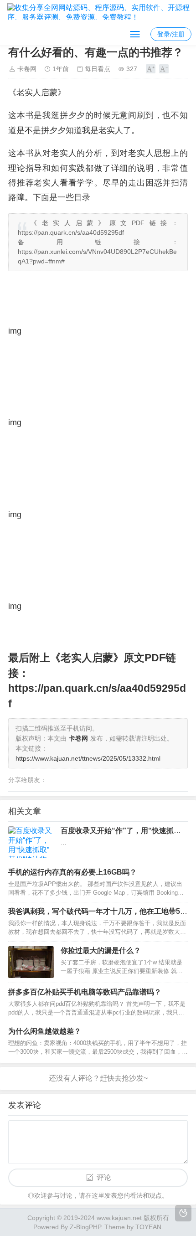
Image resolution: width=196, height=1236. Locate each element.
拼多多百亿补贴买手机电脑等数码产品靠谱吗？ (84, 992)
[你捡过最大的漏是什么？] (31, 962)
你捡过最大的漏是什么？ (101, 950)
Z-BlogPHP (85, 1227)
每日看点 (97, 68)
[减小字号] (164, 68)
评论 (104, 1177)
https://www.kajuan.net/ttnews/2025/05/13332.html (87, 758)
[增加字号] (150, 68)
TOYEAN (148, 1227)
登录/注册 (171, 34)
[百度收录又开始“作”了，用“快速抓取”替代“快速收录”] (31, 842)
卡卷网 (26, 68)
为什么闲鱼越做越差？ (44, 1031)
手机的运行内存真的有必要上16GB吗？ (72, 872)
